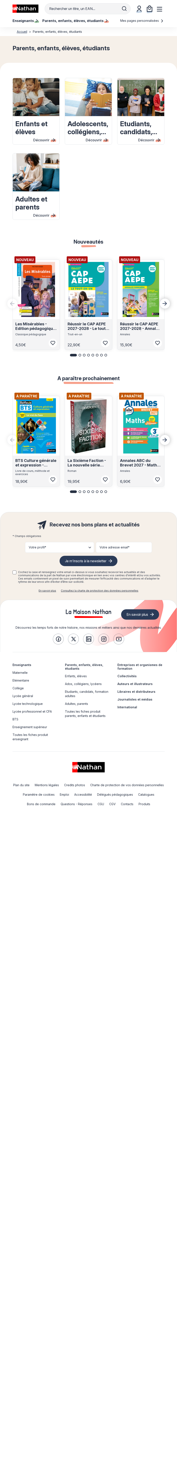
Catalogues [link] (146, 794)
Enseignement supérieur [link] (30, 727)
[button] (73, 355)
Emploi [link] (64, 794)
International (127, 707)
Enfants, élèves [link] (76, 676)
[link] (58, 639)
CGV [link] (112, 804)
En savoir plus (47, 590)
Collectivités (127, 676)
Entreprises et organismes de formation (139, 666)
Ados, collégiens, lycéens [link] (83, 684)
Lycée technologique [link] (28, 704)
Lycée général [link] (23, 696)
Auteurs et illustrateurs (135, 684)
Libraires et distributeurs (136, 691)
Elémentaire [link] (21, 680)
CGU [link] (101, 804)
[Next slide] (165, 303)
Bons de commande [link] (41, 804)
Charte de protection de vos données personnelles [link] (127, 785)
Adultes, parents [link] (76, 704)
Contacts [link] (127, 804)
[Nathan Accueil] (25, 9)
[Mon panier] (149, 8)
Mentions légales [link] (47, 785)
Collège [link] (18, 688)
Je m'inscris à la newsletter (85, 561)
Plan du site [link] (21, 785)
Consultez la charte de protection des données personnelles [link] (99, 590)
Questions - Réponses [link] (76, 804)
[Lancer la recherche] (124, 8)
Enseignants (22, 665)
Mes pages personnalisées (140, 20)
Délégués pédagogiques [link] (115, 794)
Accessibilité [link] (83, 794)
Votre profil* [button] (37, 547)
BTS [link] (15, 719)
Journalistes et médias (134, 699)
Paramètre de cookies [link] (39, 794)
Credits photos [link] (74, 785)
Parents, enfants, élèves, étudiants (84, 666)
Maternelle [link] (20, 672)
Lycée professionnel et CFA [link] (32, 711)
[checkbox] (14, 572)
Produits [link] (144, 804)
